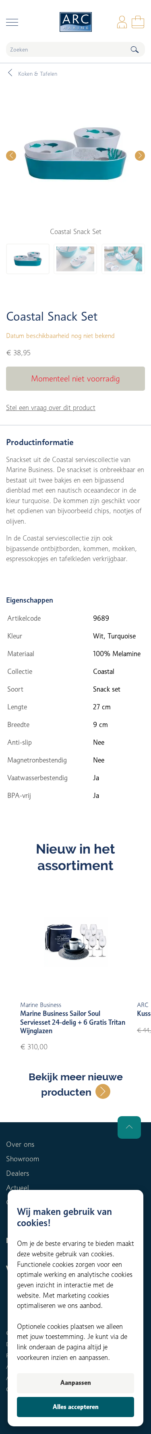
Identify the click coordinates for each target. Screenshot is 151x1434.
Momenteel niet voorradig (75, 378)
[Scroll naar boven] (129, 1127)
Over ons (20, 1144)
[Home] (75, 22)
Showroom (22, 1158)
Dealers (17, 1173)
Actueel (17, 1187)
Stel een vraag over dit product (50, 408)
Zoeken (134, 49)
